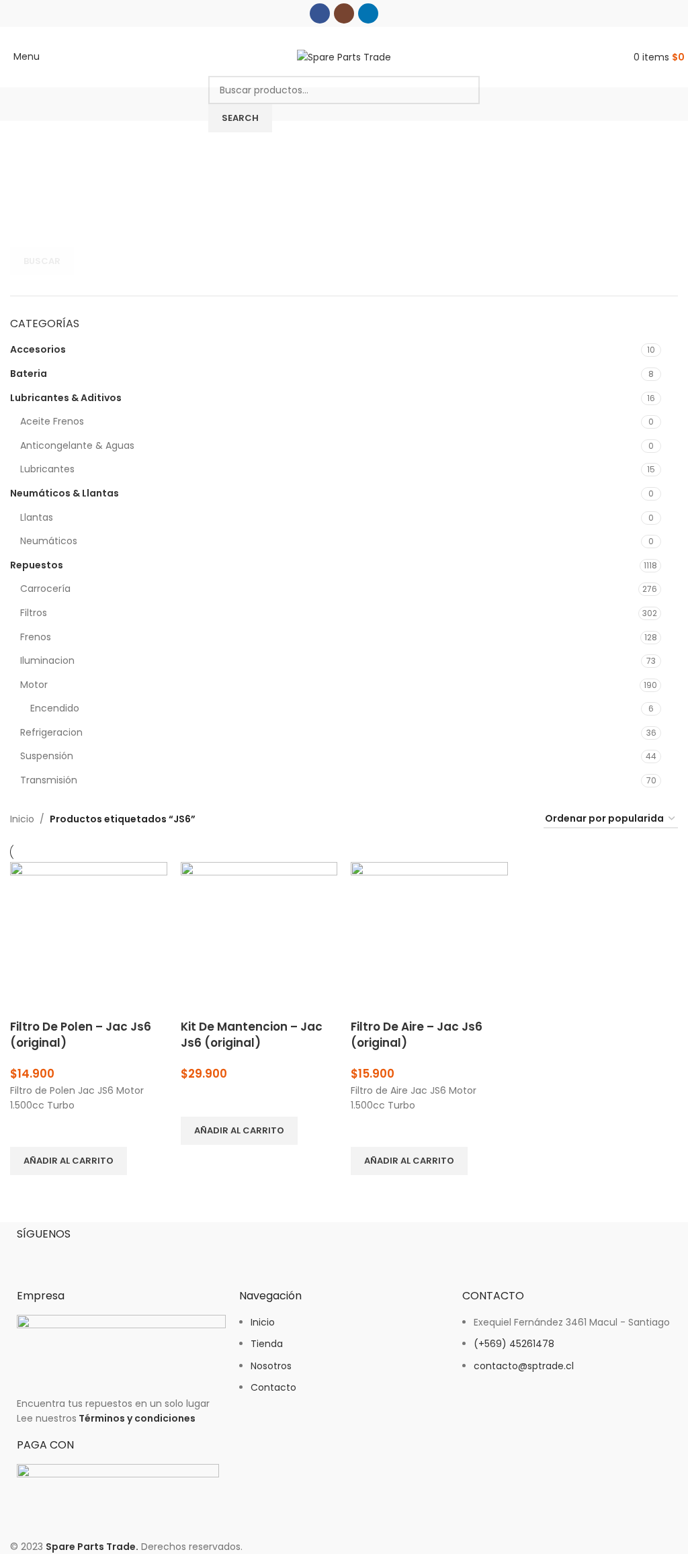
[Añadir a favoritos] (27, 1130)
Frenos (35, 637)
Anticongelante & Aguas (77, 445)
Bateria (28, 373)
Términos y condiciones (137, 1418)
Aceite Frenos (52, 421)
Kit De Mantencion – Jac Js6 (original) (251, 1035)
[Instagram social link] (344, 13)
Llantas (36, 517)
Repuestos (36, 565)
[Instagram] (70, 1256)
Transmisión (48, 780)
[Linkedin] (106, 1256)
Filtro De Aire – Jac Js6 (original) (416, 1035)
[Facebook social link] (320, 13)
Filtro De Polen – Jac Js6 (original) (80, 1035)
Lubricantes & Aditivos (66, 397)
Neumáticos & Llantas (64, 493)
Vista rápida (27, 1192)
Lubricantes (47, 469)
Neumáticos (48, 541)
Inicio (22, 819)
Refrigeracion (51, 732)
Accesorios (38, 349)
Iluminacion (47, 660)
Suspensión (46, 756)
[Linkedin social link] (368, 13)
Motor (34, 684)
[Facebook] (33, 1256)
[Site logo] (344, 56)
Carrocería (45, 588)
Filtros (33, 612)
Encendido (54, 708)
